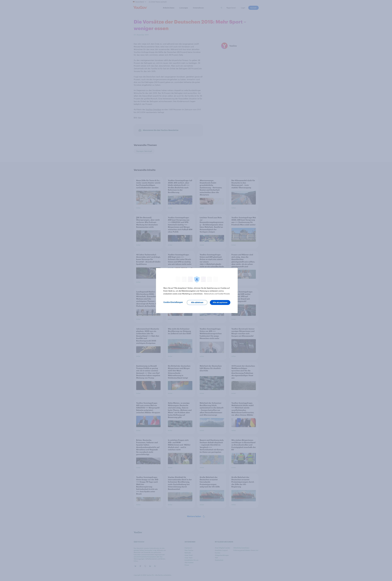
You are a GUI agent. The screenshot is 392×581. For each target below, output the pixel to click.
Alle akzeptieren (220, 302)
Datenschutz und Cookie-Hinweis (217, 294)
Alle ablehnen (197, 302)
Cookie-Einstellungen (173, 302)
